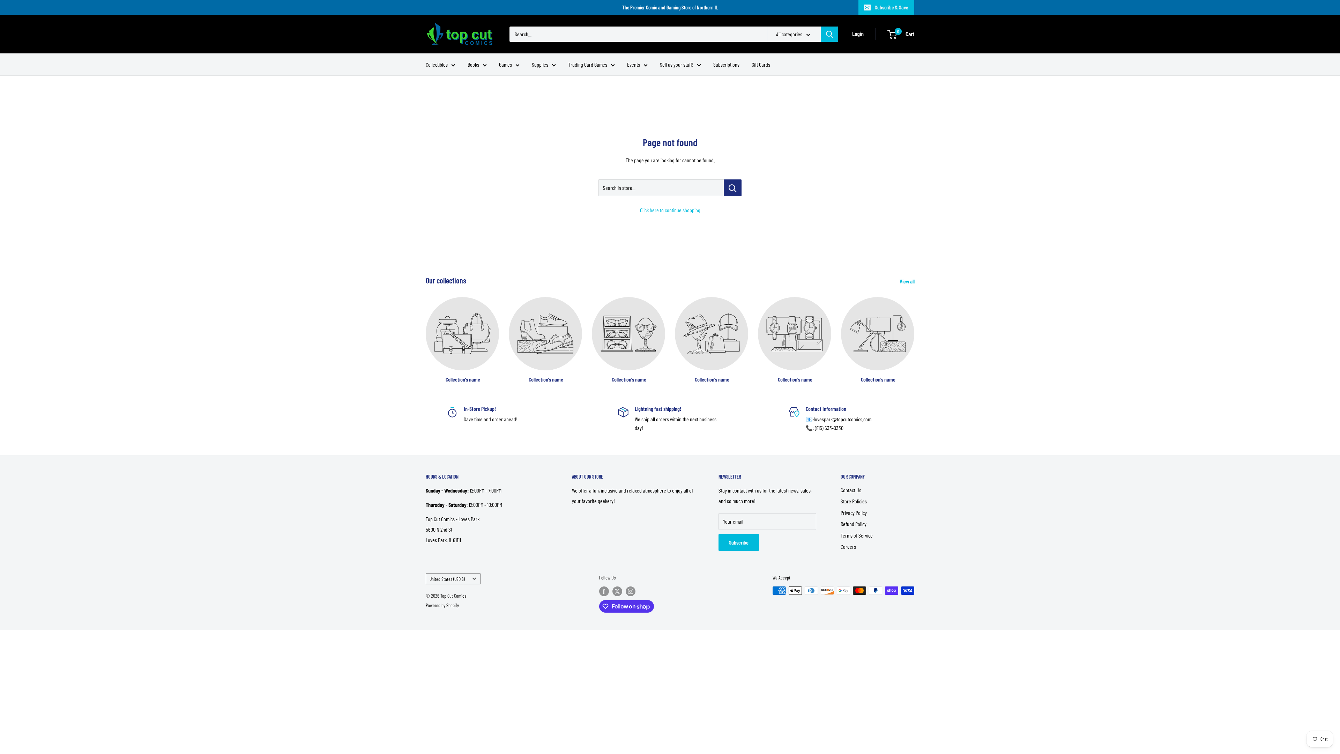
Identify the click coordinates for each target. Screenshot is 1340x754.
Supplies (540, 64)
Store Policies (854, 501)
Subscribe (739, 542)
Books (473, 64)
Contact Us (851, 490)
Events (633, 64)
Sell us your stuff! (676, 64)
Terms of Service (857, 535)
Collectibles (437, 64)
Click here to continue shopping (670, 210)
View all (908, 281)
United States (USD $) (447, 579)
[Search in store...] (733, 187)
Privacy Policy (854, 512)
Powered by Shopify (442, 605)
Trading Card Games (587, 64)
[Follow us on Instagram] (630, 591)
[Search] (829, 34)
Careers (848, 546)
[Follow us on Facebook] (604, 591)
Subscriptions (726, 64)
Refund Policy (853, 523)
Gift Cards (761, 64)
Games (505, 64)
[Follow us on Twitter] (617, 591)
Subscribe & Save (891, 7)
